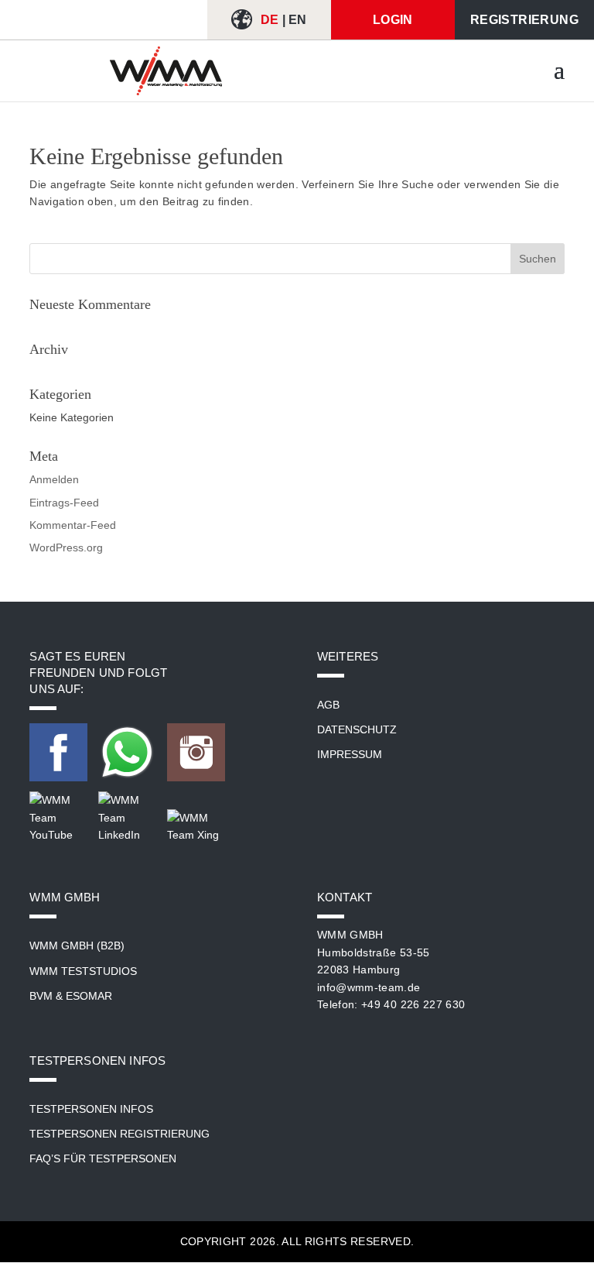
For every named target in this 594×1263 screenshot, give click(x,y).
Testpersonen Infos (91, 1109)
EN (297, 19)
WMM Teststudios (83, 971)
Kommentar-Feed (72, 525)
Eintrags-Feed (64, 502)
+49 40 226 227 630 (413, 1004)
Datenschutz (357, 729)
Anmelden (54, 479)
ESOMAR (89, 996)
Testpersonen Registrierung (119, 1133)
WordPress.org (66, 547)
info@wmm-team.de (369, 987)
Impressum (349, 754)
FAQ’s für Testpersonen (102, 1158)
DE (270, 19)
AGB (328, 704)
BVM (41, 996)
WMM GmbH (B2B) (77, 945)
